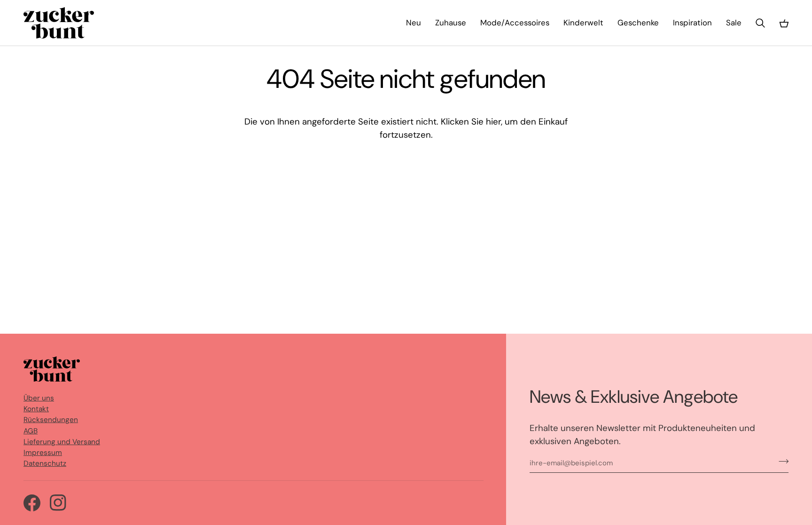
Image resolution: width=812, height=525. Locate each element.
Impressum (42, 452)
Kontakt (36, 409)
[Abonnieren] (781, 461)
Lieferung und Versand (61, 442)
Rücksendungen (50, 419)
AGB (30, 431)
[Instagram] (58, 502)
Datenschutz (44, 463)
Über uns (38, 398)
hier (493, 121)
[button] (450, 23)
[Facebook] (31, 502)
